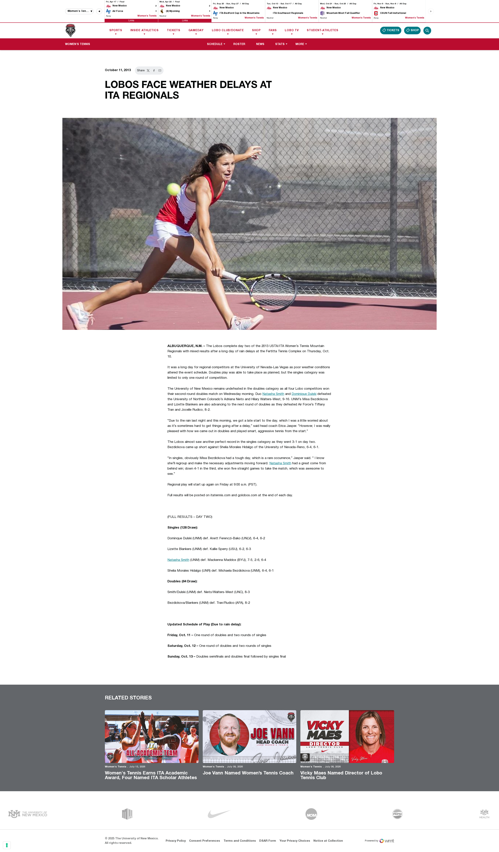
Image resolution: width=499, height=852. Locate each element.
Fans (273, 30)
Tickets (173, 30)
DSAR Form (267, 841)
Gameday (196, 30)
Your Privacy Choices (295, 841)
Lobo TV (292, 30)
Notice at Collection (328, 841)
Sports (115, 30)
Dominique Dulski (304, 394)
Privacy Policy (176, 841)
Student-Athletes (322, 30)
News (260, 44)
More (300, 44)
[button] (99, 11)
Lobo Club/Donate (228, 30)
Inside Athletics (144, 30)
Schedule (214, 44)
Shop (256, 30)
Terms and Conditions (240, 841)
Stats (280, 44)
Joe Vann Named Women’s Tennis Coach (248, 773)
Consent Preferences (204, 841)
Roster (239, 44)
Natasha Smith (273, 394)
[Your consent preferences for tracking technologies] (7, 845)
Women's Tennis (115, 767)
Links (131, 20)
